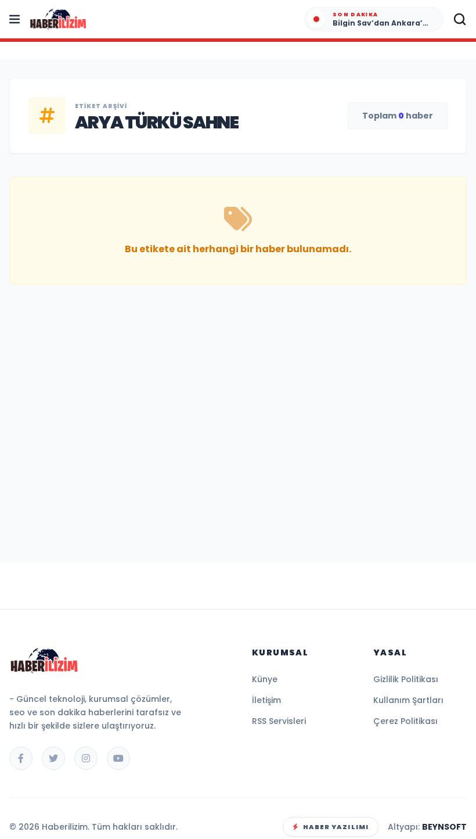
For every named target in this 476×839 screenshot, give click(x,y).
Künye (264, 679)
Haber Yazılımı (336, 826)
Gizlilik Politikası (405, 679)
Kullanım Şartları (408, 700)
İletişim (266, 700)
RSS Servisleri (279, 721)
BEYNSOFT (444, 827)
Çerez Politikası (405, 721)
